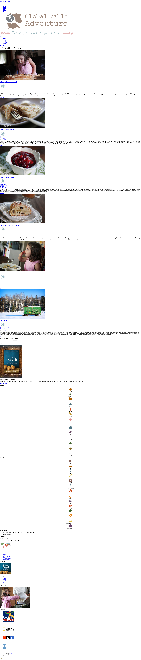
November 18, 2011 (3, 185)
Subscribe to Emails (6, 559)
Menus (7, 279)
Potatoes (70, 468)
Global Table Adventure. (13, 653)
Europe (1, 88)
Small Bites (70, 416)
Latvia (5, 88)
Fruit (70, 517)
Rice (70, 473)
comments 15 (2, 329)
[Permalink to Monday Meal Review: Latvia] (22, 79)
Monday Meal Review (10, 88)
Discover (4, 40)
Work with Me (5, 557)
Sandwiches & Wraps (70, 528)
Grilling (70, 439)
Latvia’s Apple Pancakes (7, 129)
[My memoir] (11, 377)
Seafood (70, 498)
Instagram (4, 6)
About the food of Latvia (7, 320)
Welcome (4, 38)
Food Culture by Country (8, 327)
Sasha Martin (4, 91)
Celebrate (4, 41)
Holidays (5, 232)
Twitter (4, 9)
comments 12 (2, 186)
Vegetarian (70, 434)
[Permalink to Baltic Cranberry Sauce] (22, 175)
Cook (4, 39)
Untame (7, 655)
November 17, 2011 (3, 233)
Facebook (4, 8)
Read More (2, 97)
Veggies (70, 513)
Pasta (70, 477)
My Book (4, 43)
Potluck (70, 455)
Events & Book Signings (7, 558)
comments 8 (2, 138)
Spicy (70, 493)
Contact (4, 555)
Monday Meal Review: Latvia (8, 82)
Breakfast (70, 391)
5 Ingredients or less (70, 446)
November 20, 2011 (3, 137)
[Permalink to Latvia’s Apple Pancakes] (22, 127)
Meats (70, 508)
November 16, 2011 (3, 280)
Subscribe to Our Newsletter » (5, 1)
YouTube (4, 10)
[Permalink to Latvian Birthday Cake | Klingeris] (22, 222)
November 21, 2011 (3, 89)
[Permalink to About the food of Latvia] (22, 318)
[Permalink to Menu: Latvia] (22, 270)
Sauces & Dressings (70, 488)
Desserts (70, 421)
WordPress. (12, 654)
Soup (70, 401)
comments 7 (2, 281)
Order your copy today (4, 383)
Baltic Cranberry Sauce (7, 177)
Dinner (70, 406)
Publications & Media (6, 556)
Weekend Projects (70, 429)
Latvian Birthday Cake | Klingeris (10, 225)
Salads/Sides (70, 396)
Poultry (70, 503)
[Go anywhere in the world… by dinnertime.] (6, 548)
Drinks (70, 411)
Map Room (5, 42)
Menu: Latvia (4, 273)
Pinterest (4, 7)
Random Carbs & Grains (70, 523)
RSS (3, 11)
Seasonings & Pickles (70, 483)
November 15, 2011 (3, 328)
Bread (70, 463)
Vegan (70, 450)
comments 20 (2, 90)
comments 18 (2, 234)
